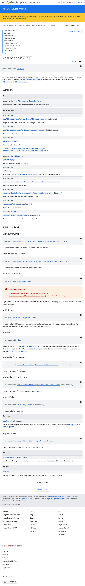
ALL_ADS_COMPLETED (19, 351)
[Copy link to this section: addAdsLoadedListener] (27, 254)
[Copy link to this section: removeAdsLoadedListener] (31, 377)
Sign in (80, 2)
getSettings (8, 160)
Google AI (5, 564)
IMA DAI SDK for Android (14, 9)
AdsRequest (17, 204)
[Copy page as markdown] (28, 58)
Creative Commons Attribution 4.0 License (58, 496)
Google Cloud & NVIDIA (9, 528)
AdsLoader (20, 69)
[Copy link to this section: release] (12, 332)
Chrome (60, 518)
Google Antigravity (64, 528)
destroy (37, 349)
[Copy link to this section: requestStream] (19, 433)
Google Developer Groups (10, 518)
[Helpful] (77, 25)
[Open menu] (3, 2)
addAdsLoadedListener (12, 130)
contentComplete (10, 141)
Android (60, 515)
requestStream (9, 215)
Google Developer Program (11, 515)
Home (4, 25)
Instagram (33, 521)
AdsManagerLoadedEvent (32, 79)
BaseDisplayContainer (29, 175)
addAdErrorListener (11, 119)
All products (6, 568)
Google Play (61, 534)
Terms (4, 576)
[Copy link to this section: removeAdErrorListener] (27, 357)
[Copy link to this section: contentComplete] (22, 274)
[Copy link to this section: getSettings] (15, 310)
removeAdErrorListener (12, 182)
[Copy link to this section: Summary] (15, 90)
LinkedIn (32, 524)
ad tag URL (72, 425)
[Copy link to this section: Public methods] (22, 227)
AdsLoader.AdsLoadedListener (30, 101)
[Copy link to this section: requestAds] (16, 397)
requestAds (7, 204)
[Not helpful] (81, 25)
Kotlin (74, 61)
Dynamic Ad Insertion (29, 2)
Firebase (60, 521)
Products (11, 25)
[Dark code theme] (81, 66)
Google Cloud (62, 531)
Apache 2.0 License (27, 498)
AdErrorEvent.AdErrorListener (32, 119)
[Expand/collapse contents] (14, 30)
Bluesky (32, 518)
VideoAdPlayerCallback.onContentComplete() (25, 149)
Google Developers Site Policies (55, 498)
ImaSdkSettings (17, 156)
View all (60, 538)
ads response (8, 427)
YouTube (33, 531)
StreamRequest (21, 215)
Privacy (11, 576)
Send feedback (74, 31)
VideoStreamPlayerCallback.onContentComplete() (23, 151)
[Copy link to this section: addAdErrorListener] (24, 234)
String (13, 211)
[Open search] (59, 2)
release (6, 171)
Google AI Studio (63, 524)
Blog (31, 515)
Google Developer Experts (10, 521)
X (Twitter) (33, 528)
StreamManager (21, 82)
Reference (53, 25)
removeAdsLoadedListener (13, 193)
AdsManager (7, 82)
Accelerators (6, 524)
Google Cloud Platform (9, 561)
